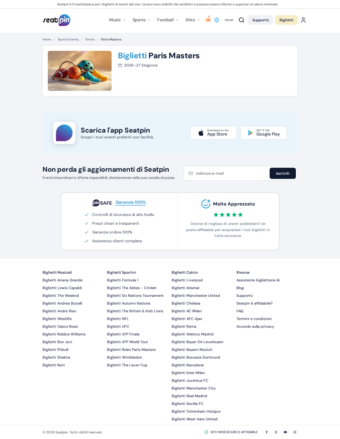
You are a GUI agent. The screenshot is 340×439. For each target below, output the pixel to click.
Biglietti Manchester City (194, 388)
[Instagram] (295, 432)
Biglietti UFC (118, 326)
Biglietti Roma (184, 326)
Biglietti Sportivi (121, 272)
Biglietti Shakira (56, 357)
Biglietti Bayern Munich (192, 349)
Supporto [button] (260, 20)
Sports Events (68, 39)
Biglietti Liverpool (187, 280)
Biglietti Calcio (185, 272)
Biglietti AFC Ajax (187, 318)
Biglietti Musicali (57, 272)
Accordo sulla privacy (255, 326)
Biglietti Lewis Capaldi (62, 287)
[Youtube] (285, 432)
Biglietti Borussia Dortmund (196, 357)
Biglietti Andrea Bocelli (62, 303)
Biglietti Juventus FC (190, 380)
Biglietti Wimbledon (124, 357)
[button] (192, 20)
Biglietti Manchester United (196, 295)
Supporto (244, 295)
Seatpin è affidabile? (254, 303)
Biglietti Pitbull (55, 349)
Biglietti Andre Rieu (59, 311)
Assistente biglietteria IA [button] (258, 280)
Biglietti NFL (118, 318)
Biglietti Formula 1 (122, 280)
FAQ (239, 311)
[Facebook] (266, 432)
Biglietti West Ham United (195, 419)
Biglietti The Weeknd (60, 295)
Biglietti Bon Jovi (57, 341)
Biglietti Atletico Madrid (193, 334)
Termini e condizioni (254, 318)
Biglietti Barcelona (188, 365)
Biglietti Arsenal (185, 287)
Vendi (229, 20)
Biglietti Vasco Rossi (60, 326)
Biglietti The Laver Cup (127, 365)
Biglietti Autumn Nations (128, 303)
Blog (240, 287)
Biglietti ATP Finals (123, 334)
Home (46, 39)
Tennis (90, 39)
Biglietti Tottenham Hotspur (196, 411)
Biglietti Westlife (57, 318)
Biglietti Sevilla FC (187, 403)
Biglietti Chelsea (186, 303)
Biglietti (286, 20)
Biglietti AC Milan (187, 311)
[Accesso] (303, 20)
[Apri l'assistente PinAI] (208, 20)
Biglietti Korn (53, 365)
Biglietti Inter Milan (188, 372)
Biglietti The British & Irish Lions (135, 311)
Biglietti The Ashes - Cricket (131, 287)
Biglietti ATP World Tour (127, 341)
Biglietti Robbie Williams (64, 334)
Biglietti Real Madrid (189, 395)
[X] (276, 432)
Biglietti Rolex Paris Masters (131, 349)
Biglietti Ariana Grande (62, 280)
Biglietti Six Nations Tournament (135, 295)
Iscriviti (283, 173)
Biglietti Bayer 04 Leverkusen (197, 341)
